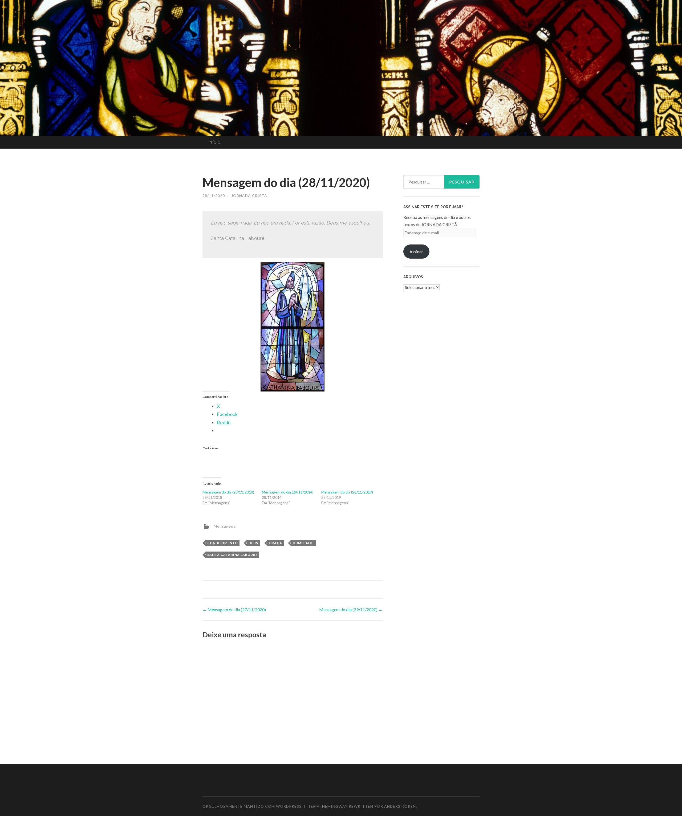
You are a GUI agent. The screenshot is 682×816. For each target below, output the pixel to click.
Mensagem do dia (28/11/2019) (347, 492)
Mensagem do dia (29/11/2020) (351, 609)
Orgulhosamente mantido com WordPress (252, 806)
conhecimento (222, 543)
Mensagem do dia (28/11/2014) (288, 492)
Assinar (416, 251)
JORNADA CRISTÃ (249, 195)
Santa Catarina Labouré (232, 555)
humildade (304, 543)
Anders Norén (400, 806)
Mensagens (225, 526)
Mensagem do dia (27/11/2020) (234, 609)
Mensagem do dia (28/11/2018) (228, 492)
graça (275, 543)
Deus (253, 543)
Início (214, 142)
